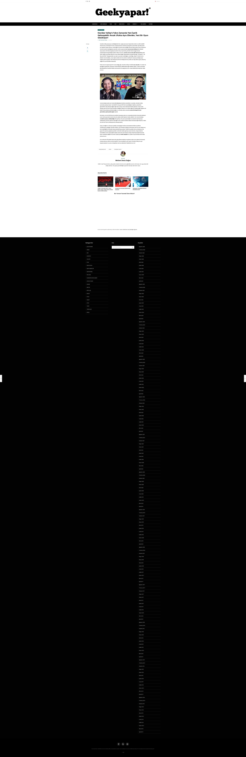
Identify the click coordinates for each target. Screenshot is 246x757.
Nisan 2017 (141, 597)
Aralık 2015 (141, 647)
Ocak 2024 (141, 343)
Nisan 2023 (141, 371)
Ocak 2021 (141, 456)
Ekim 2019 (141, 503)
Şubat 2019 (141, 528)
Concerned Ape (102, 149)
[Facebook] (87, 48)
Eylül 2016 (141, 619)
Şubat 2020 (141, 490)
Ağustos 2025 (142, 284)
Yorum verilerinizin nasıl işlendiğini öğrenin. (128, 229)
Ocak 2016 (141, 644)
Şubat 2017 (141, 603)
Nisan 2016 (141, 634)
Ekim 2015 (141, 653)
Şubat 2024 (141, 340)
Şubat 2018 (141, 566)
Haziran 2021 (141, 440)
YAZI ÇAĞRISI (143, 24)
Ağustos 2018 (142, 547)
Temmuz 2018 (142, 550)
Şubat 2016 (141, 641)
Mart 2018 (141, 562)
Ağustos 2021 (142, 434)
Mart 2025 (141, 299)
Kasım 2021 (141, 425)
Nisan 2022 (141, 409)
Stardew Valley (117, 149)
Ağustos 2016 (142, 622)
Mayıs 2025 (141, 293)
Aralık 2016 (141, 609)
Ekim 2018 (141, 540)
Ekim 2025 (141, 278)
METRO (88, 287)
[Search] (155, 1)
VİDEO (88, 312)
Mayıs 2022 (141, 406)
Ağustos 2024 (142, 321)
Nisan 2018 (141, 559)
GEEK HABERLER (103, 24)
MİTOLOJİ (89, 290)
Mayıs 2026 (141, 256)
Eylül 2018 (141, 544)
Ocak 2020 (141, 494)
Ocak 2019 (141, 531)
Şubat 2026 (141, 265)
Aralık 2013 (141, 722)
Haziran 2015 (141, 666)
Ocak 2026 (141, 268)
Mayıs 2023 (141, 368)
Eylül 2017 (141, 581)
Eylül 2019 (141, 506)
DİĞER (88, 249)
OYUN (128, 24)
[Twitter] (87, 51)
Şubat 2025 (141, 303)
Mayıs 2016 (141, 631)
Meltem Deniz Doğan (103, 40)
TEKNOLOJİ (89, 309)
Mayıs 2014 (141, 706)
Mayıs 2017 (141, 594)
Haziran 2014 (141, 703)
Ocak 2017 (141, 606)
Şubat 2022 (141, 415)
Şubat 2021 (141, 453)
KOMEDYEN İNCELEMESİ (92, 278)
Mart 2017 (141, 600)
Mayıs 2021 (141, 443)
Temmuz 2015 (142, 663)
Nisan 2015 (141, 672)
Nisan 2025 (141, 296)
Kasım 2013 (141, 725)
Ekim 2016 (141, 616)
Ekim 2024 (141, 315)
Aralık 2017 (141, 572)
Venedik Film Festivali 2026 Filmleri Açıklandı (122, 189)
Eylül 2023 (141, 356)
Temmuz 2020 (142, 475)
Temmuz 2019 (142, 512)
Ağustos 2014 (142, 697)
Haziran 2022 (141, 403)
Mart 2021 (141, 450)
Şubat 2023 (141, 378)
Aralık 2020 (141, 459)
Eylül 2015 (141, 656)
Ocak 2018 (141, 569)
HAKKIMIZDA (94, 24)
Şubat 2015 (141, 678)
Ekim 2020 (141, 465)
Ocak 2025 (141, 306)
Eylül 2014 (141, 694)
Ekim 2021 (141, 428)
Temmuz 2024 (142, 324)
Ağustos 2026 (142, 246)
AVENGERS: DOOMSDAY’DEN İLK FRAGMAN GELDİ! (139, 189)
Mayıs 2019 (141, 519)
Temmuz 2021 (142, 437)
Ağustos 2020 (142, 472)
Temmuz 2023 (142, 362)
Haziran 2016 (141, 628)
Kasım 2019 (141, 500)
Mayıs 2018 (141, 556)
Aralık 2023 (141, 346)
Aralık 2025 (141, 271)
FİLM (111, 24)
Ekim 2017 (141, 578)
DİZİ (115, 24)
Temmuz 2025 (142, 287)
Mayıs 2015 (141, 669)
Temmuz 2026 (142, 249)
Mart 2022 (141, 412)
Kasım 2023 (141, 350)
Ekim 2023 (141, 353)
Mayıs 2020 (141, 481)
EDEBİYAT (135, 24)
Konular (88, 284)
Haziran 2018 (141, 553)
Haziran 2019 (141, 515)
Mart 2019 (141, 525)
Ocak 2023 (141, 381)
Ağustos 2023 (142, 359)
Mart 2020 (141, 487)
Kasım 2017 (141, 575)
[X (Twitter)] (123, 744)
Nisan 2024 (141, 334)
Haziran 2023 (141, 365)
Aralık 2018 (141, 534)
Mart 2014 (141, 713)
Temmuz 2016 (142, 625)
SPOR (88, 303)
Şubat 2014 (141, 716)
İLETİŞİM (150, 24)
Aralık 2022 (141, 384)
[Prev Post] (1, 378)
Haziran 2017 (141, 591)
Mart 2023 (141, 375)
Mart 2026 (141, 262)
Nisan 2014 (141, 710)
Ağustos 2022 (142, 396)
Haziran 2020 (141, 478)
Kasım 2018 (141, 537)
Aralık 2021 (141, 422)
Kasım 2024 (141, 312)
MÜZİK (88, 293)
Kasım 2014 (141, 688)
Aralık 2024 (141, 309)
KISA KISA (89, 274)
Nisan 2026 (141, 259)
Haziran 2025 (141, 290)
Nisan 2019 (141, 522)
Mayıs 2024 (141, 331)
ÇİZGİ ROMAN (90, 246)
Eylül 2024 (141, 318)
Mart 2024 (141, 337)
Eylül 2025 (141, 281)
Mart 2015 (141, 675)
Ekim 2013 (141, 728)
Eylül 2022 (141, 393)
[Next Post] (245, 378)
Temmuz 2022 (142, 400)
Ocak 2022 (141, 418)
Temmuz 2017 (142, 587)
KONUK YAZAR (90, 281)
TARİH (88, 306)
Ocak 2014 (141, 719)
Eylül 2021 (141, 431)
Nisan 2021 (141, 447)
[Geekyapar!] (123, 12)
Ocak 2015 (141, 681)
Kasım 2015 (141, 650)
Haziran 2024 (141, 328)
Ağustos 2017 (142, 584)
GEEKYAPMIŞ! (89, 271)
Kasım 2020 (141, 462)
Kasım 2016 (141, 612)
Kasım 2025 (141, 274)
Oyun (110, 149)
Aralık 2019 (141, 497)
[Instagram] (127, 744)
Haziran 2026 (141, 252)
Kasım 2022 (141, 387)
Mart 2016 (141, 638)
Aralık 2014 (141, 685)
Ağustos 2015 (142, 659)
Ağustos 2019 (142, 509)
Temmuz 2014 (142, 700)
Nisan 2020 (141, 484)
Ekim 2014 (141, 691)
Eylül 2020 (141, 469)
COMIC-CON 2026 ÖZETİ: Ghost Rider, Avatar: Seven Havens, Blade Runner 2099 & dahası (105, 189)
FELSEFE (88, 259)
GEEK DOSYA (121, 24)
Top (123, 752)
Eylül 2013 (141, 731)
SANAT (88, 299)
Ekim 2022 (141, 390)
